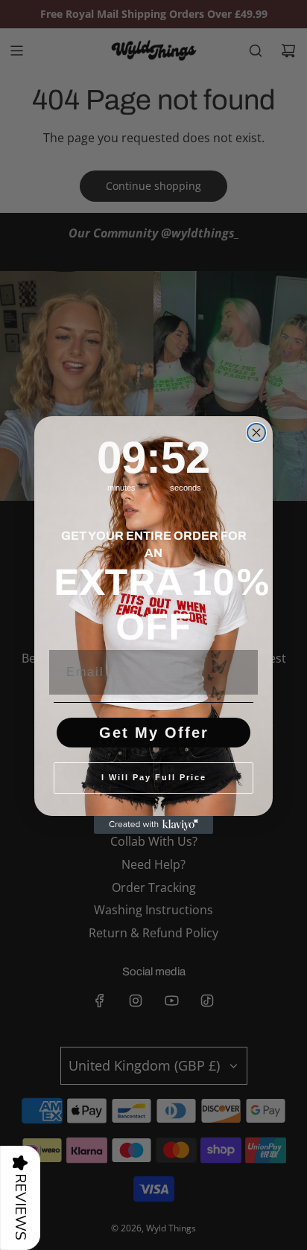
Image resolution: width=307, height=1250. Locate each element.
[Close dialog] (256, 432)
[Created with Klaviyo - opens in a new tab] (153, 825)
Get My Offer (154, 732)
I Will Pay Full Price (153, 777)
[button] (20, 1198)
